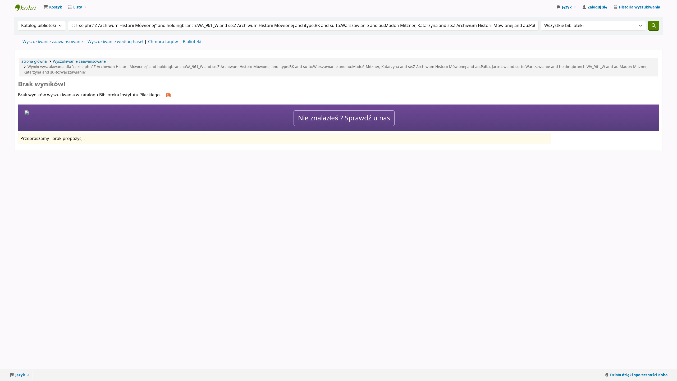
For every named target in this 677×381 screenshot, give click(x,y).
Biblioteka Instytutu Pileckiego (28, 7)
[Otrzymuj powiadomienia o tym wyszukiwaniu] (168, 95)
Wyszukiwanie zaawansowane (52, 42)
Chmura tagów (163, 42)
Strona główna (34, 61)
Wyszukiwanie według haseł (115, 42)
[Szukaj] (653, 26)
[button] (52, 7)
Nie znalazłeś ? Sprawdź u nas (344, 118)
